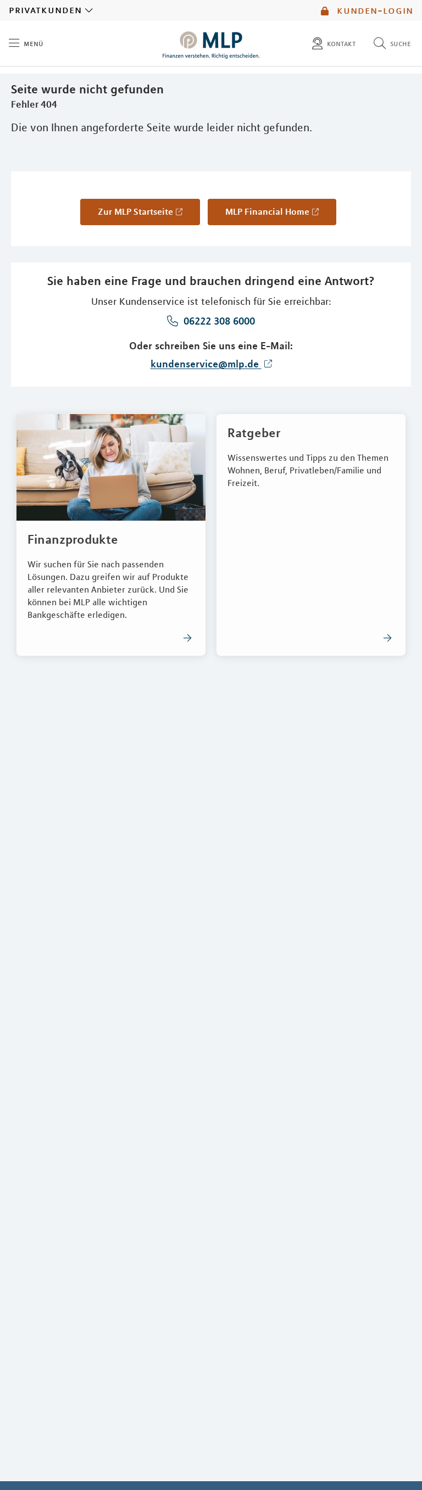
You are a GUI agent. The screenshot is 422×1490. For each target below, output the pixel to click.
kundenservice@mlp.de (206, 364)
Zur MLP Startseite (135, 211)
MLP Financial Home (267, 211)
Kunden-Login (373, 10)
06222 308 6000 (218, 321)
